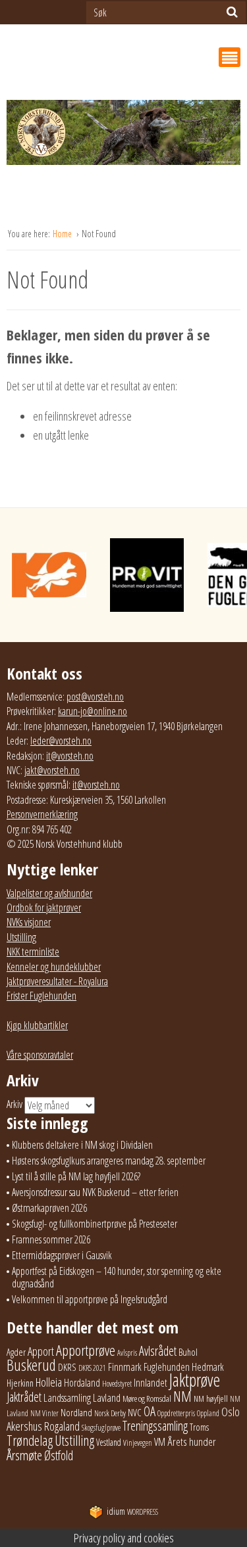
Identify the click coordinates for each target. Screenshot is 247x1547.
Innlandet (150, 1382)
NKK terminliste (33, 951)
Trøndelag (30, 1440)
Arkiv (14, 1104)
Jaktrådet (24, 1397)
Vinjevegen (137, 1442)
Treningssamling (155, 1426)
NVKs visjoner (29, 922)
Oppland (208, 1413)
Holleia (49, 1382)
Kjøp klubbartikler (37, 1025)
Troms (199, 1427)
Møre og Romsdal (147, 1398)
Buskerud (31, 1364)
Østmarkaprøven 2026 (49, 1208)
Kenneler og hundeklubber (54, 966)
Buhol (188, 1351)
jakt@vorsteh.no (52, 770)
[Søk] (232, 12)
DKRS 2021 (92, 1368)
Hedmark (208, 1367)
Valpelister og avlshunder (49, 893)
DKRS (67, 1367)
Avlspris (127, 1352)
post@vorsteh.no (95, 696)
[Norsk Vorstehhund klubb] (123, 136)
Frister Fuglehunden (41, 995)
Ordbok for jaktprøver (44, 907)
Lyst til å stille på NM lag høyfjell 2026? (76, 1176)
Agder (16, 1352)
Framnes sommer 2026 (51, 1239)
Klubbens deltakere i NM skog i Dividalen (82, 1145)
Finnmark (125, 1367)
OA (149, 1411)
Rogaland (62, 1426)
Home (63, 233)
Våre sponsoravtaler (40, 1055)
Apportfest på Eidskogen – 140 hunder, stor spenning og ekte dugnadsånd (116, 1277)
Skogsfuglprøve (101, 1427)
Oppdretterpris (176, 1413)
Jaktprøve (194, 1380)
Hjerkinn (20, 1382)
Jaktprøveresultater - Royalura (57, 981)
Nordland (76, 1412)
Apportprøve (85, 1350)
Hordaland (82, 1382)
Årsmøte (24, 1455)
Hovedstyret (117, 1383)
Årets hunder (191, 1441)
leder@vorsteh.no (61, 740)
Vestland (108, 1442)
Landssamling (67, 1398)
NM (182, 1396)
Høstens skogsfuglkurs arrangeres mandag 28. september (109, 1160)
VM (159, 1442)
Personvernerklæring (42, 814)
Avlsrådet (158, 1351)
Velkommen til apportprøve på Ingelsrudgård (89, 1299)
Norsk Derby (110, 1413)
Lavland (107, 1397)
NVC (135, 1412)
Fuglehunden (167, 1367)
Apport (41, 1351)
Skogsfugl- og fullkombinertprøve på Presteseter (94, 1223)
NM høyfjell (211, 1398)
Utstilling (21, 937)
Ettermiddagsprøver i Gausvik (62, 1255)
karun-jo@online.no (92, 711)
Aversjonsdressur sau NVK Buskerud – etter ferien (95, 1192)
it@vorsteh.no (70, 756)
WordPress (132, 1511)
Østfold (58, 1455)
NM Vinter (44, 1413)
